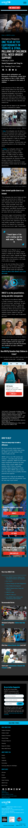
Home (3, 35)
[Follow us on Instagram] (14, 789)
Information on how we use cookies (9, 796)
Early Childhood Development (13, 586)
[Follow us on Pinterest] (17, 789)
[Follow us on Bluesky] (19, 789)
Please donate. (5, 347)
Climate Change (5, 738)
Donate (3, 775)
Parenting (4, 743)
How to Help (5, 769)
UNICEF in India (10, 592)
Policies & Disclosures (8, 825)
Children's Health (5, 733)
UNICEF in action (10, 35)
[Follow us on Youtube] (11, 789)
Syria (4, 131)
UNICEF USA (6, 2)
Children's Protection (6, 735)
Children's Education (6, 730)
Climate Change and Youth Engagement (16, 583)
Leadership (4, 760)
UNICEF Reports (5, 792)
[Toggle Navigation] (24, 2)
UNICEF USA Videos (6, 797)
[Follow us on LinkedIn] (9, 789)
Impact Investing (5, 780)
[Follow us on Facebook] (3, 789)
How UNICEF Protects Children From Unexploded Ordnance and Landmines (15, 578)
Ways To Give (4, 785)
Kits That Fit (9, 581)
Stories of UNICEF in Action (7, 794)
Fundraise (4, 777)
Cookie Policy (22, 824)
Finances (3, 758)
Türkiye (5, 149)
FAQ (25, 825)
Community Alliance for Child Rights (9, 765)
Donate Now (16, 8)
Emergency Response (6, 740)
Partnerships (4, 763)
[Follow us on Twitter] (6, 789)
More (23, 128)
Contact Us (4, 807)
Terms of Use (19, 825)
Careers (3, 755)
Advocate (4, 772)
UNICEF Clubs (5, 782)
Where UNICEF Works (6, 748)
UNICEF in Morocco (11, 594)
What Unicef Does (6, 727)
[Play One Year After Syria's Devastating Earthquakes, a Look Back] (14, 283)
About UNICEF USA (6, 752)
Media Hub (4, 791)
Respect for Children (6, 746)
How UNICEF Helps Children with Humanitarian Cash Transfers (14, 597)
